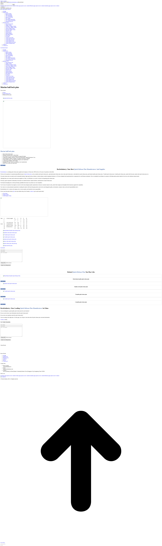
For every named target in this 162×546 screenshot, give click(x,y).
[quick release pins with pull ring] (10, 243)
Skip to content (4, 1)
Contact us (3, 319)
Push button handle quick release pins (81, 279)
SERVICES (5, 356)
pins (14, 191)
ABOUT (5, 359)
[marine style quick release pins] (9, 239)
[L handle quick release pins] (9, 237)
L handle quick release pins (81, 302)
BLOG (4, 360)
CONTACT (5, 361)
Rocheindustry (3, 171)
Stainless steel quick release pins (81, 286)
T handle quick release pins (81, 294)
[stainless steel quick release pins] (10, 232)
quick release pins (28, 174)
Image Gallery (6, 194)
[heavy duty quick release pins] (9, 241)
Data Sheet (5, 193)
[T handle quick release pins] (9, 234)
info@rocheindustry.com (13, 2)
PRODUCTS (5, 357)
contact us (32, 191)
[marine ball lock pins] (7, 98)
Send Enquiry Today (7, 195)
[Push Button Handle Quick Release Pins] (11, 230)
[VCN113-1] (26, 147)
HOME (4, 355)
